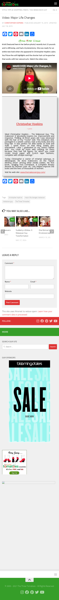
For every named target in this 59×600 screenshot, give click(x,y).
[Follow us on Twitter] (51, 321)
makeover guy (8, 201)
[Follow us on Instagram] (37, 321)
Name (8, 282)
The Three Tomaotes (22, 201)
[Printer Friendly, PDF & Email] (29, 41)
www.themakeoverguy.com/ (32, 172)
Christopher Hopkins (14, 23)
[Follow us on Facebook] (42, 321)
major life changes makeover (35, 197)
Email (33, 282)
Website (8, 291)
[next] (52, 231)
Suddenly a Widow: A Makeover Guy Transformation (24, 233)
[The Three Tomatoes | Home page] (13, 3)
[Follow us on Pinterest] (46, 321)
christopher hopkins (15, 197)
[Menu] (55, 3)
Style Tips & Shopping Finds (15, 10)
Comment (9, 263)
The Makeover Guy (38, 10)
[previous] (3, 231)
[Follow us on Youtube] (55, 321)
